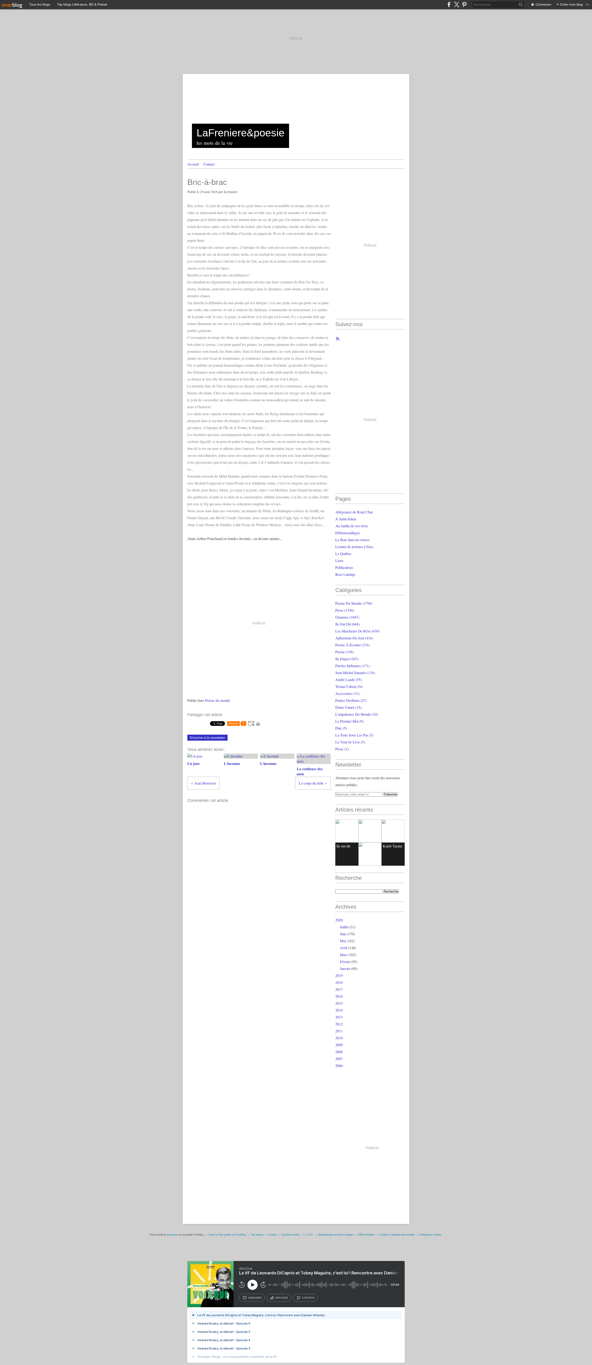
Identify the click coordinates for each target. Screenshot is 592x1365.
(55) (348, 679)
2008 (339, 1051)
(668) (347, 624)
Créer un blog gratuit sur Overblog (227, 1234)
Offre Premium (366, 1234)
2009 (339, 1044)
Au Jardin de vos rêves (351, 525)
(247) (346, 658)
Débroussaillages (347, 532)
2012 (339, 1023)
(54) (349, 686)
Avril (343, 947)
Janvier (345, 968)
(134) (355, 672)
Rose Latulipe (345, 574)
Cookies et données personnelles (397, 1234)
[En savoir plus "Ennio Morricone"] (370, 854)
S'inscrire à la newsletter (207, 737)
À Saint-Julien (345, 518)
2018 (339, 982)
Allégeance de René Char (354, 511)
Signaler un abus (291, 1234)
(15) (348, 707)
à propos (308, 1297)
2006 (339, 1065)
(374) (352, 644)
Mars (343, 954)
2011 (339, 1030)
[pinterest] (464, 4)
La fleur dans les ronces (352, 539)
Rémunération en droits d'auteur (335, 1234)
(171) (352, 665)
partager (282, 1297)
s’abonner (255, 1297)
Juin (343, 933)
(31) (347, 693)
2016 (339, 996)
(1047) (347, 617)
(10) (356, 714)
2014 (339, 1010)
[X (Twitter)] (456, 4)
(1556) (344, 610)
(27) (351, 700)
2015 (339, 1003)
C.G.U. (309, 1234)
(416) (354, 637)
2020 (339, 919)
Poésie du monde (217, 700)
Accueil (193, 164)
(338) (344, 651)
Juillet (344, 926)
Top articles (257, 1234)
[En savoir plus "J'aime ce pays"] (370, 831)
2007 (339, 1058)
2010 (339, 1037)
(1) (341, 748)
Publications (344, 567)
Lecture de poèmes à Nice (354, 546)
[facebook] (449, 4)
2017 (339, 989)
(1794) (353, 603)
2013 (339, 1017)
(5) (341, 728)
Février (345, 961)
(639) (357, 631)
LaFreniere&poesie (240, 133)
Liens (339, 560)
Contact (209, 164)
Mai (343, 940)
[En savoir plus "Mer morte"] (393, 831)
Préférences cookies (430, 1234)
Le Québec (343, 553)
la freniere (172, 1234)
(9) (349, 721)
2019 (339, 975)
